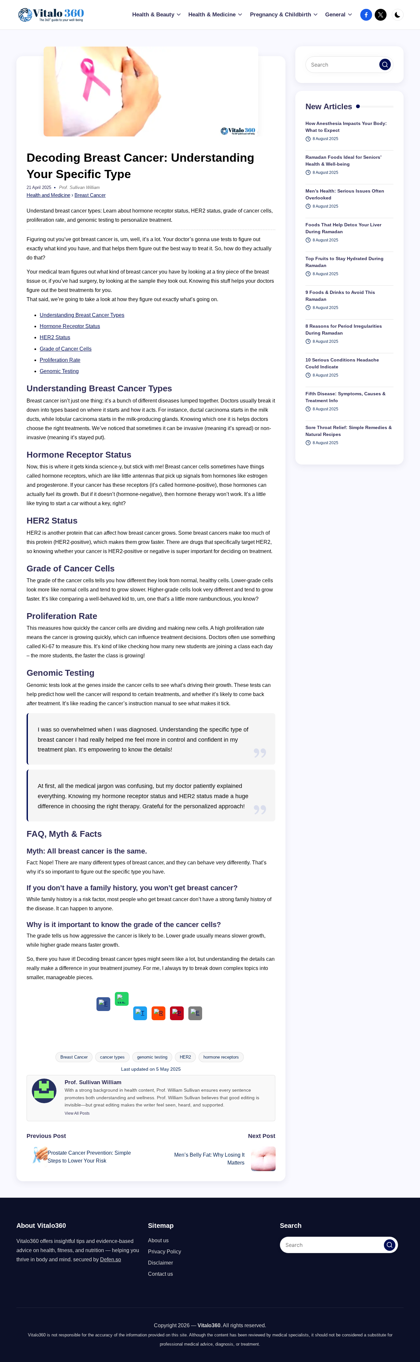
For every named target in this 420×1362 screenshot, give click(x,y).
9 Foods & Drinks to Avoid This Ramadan (340, 296)
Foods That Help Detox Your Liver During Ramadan (343, 228)
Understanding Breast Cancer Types (82, 315)
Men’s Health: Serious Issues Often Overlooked (344, 195)
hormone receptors (221, 1057)
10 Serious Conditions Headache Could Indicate (342, 364)
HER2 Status (55, 337)
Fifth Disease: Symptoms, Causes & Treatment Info (345, 397)
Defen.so (110, 1259)
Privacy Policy (164, 1251)
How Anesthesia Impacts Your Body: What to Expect (346, 127)
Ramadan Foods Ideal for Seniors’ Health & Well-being (343, 161)
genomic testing (152, 1057)
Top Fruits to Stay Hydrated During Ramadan (344, 262)
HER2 (185, 1057)
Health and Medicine (48, 195)
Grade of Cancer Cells (66, 349)
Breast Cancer (90, 195)
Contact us (160, 1274)
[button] (77, 1113)
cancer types (112, 1057)
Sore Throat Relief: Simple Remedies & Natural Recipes (348, 431)
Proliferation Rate (60, 360)
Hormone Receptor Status (70, 326)
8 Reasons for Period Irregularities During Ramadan (343, 330)
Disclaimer (160, 1263)
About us (158, 1240)
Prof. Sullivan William (93, 1082)
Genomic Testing (59, 371)
